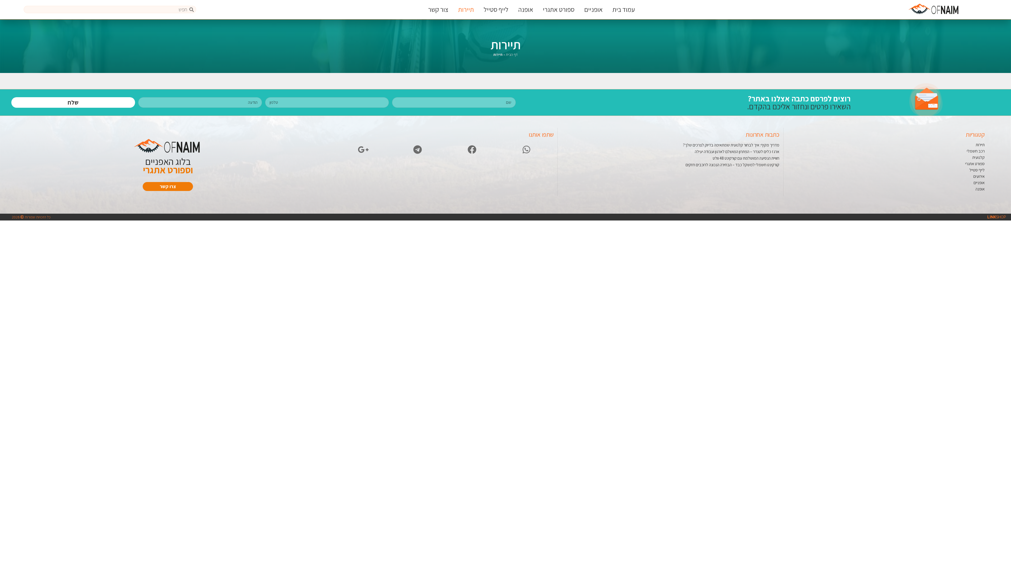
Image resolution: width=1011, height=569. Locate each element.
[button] (168, 186)
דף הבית (512, 54)
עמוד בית (623, 9)
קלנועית (978, 157)
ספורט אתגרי (558, 9)
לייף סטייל (496, 9)
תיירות (466, 9)
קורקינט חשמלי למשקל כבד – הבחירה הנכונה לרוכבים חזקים (732, 165)
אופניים (593, 9)
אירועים (979, 176)
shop (996, 217)
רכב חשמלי (976, 151)
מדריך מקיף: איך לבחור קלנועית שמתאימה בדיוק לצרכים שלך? (731, 145)
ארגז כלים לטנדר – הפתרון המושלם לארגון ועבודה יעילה (737, 151)
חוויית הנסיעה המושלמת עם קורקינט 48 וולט (746, 158)
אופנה (525, 9)
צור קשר (438, 9)
